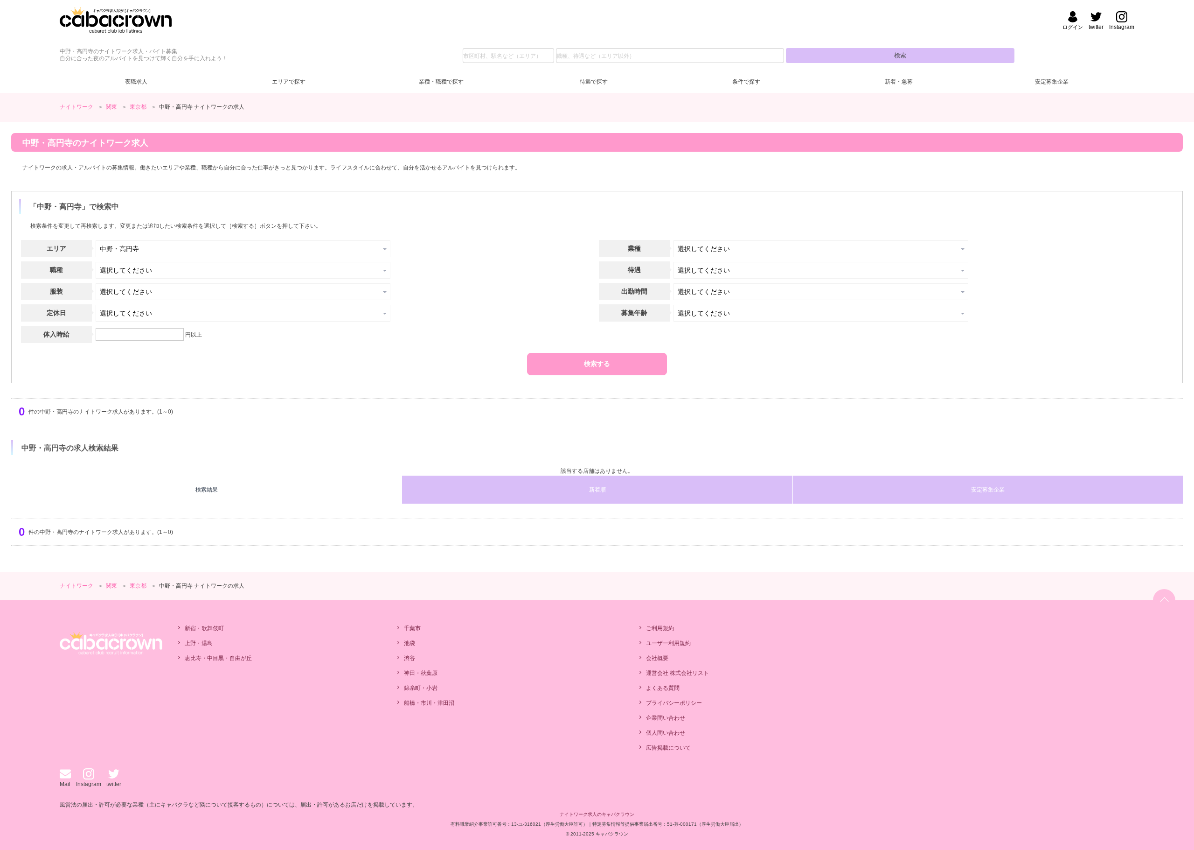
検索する (597, 363)
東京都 (138, 107)
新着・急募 (899, 81)
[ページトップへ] (1164, 600)
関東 (111, 107)
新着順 (597, 489)
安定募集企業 (1052, 81)
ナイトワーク (76, 107)
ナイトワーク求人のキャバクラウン (597, 814)
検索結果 (206, 489)
